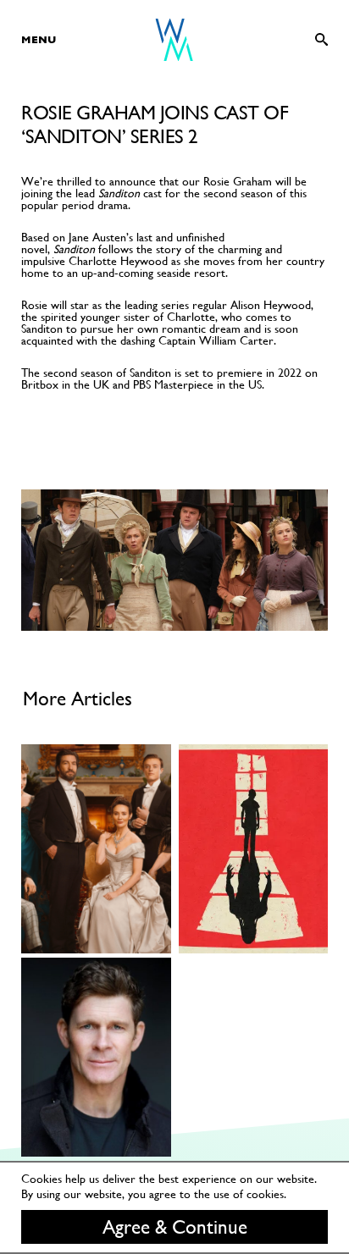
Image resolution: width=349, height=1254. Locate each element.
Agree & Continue (174, 1227)
